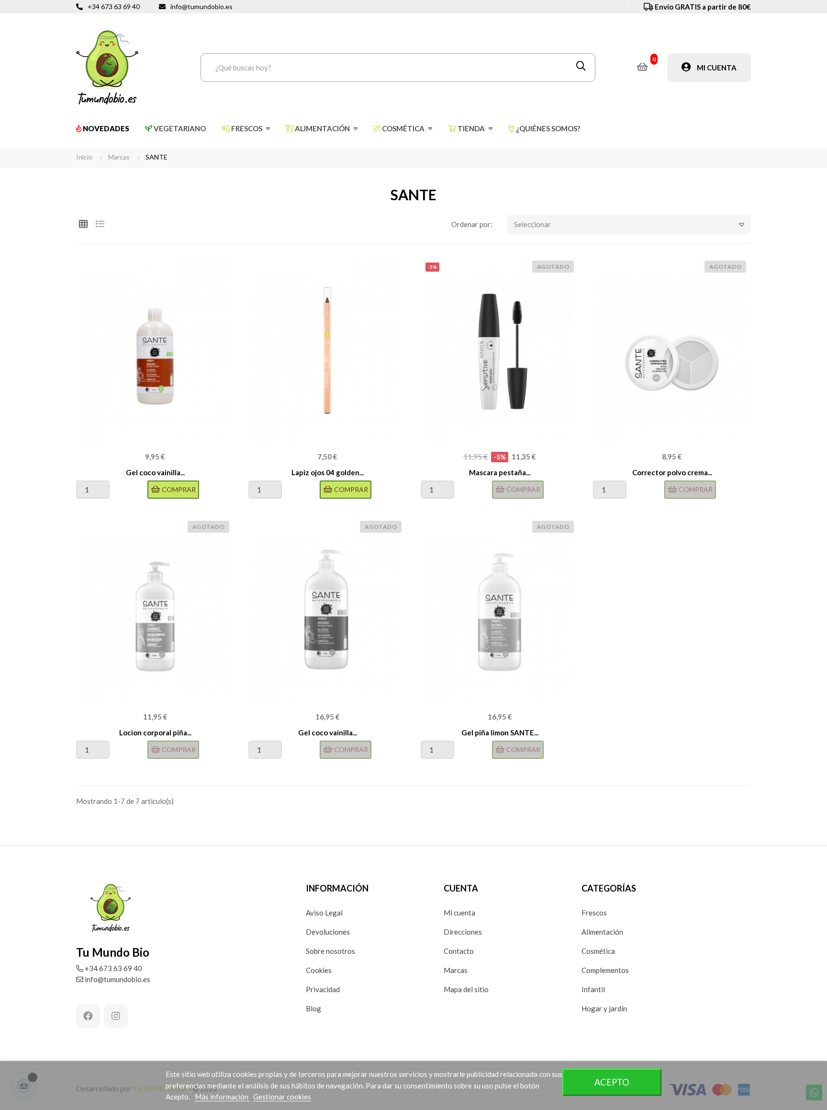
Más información (222, 1096)
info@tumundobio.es (201, 6)
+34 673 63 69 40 (114, 6)
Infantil (593, 989)
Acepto (611, 1082)
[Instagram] (116, 1016)
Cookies (319, 970)
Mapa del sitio (466, 989)
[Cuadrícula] (83, 224)
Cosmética (598, 951)
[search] (581, 68)
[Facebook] (88, 1016)
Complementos (605, 970)
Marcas (456, 970)
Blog (313, 1008)
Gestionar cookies (282, 1096)
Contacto (459, 951)
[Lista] (100, 224)
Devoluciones (328, 931)
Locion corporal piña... (155, 732)
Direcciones (463, 931)
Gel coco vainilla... (155, 472)
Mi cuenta (459, 912)
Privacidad (323, 989)
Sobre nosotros (330, 951)
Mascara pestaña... (499, 472)
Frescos (594, 912)
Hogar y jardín (604, 1008)
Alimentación (602, 931)
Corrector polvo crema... (672, 472)
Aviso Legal (324, 912)
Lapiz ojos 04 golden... (327, 472)
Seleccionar (532, 224)
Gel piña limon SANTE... (499, 732)
